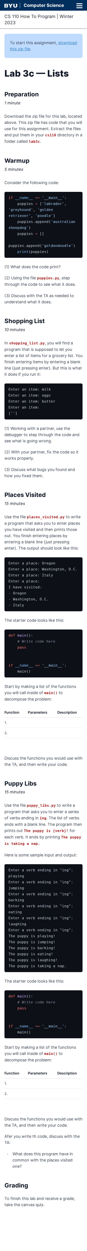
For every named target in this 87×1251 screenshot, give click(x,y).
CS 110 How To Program (29, 16)
